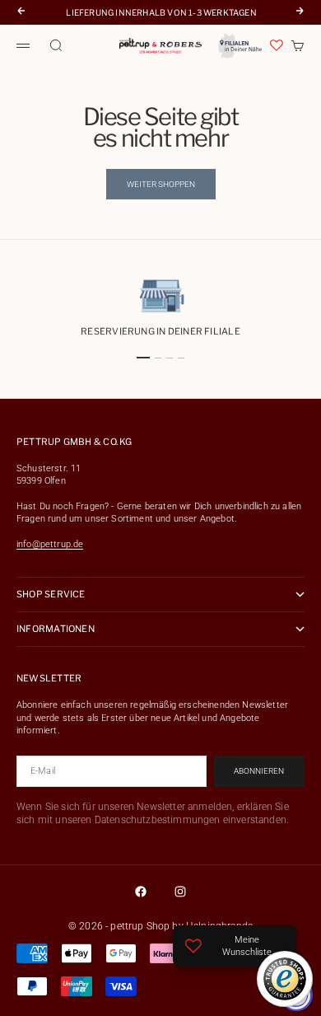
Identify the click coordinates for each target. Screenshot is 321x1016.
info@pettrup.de (49, 544)
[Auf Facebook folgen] (140, 891)
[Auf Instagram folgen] (180, 891)
